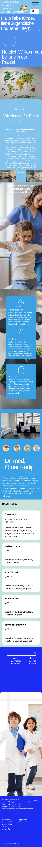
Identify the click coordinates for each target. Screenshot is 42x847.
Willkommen (6, 820)
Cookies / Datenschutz (26, 822)
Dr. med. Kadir (7, 824)
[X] (3, 829)
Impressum (22, 820)
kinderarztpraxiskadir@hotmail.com (20, 809)
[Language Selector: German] (34, 11)
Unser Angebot (7, 822)
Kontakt (4, 826)
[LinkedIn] (6, 829)
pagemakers (14, 843)
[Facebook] (9, 829)
